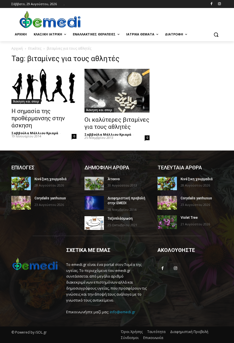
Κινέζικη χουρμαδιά (50, 179)
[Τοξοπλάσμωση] (94, 223)
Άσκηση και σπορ (26, 101)
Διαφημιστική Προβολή (189, 331)
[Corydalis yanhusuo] (21, 203)
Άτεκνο (114, 179)
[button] (216, 34)
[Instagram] (219, 4)
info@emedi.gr (122, 311)
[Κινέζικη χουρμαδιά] (21, 183)
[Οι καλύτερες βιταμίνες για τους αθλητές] (117, 90)
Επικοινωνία (153, 337)
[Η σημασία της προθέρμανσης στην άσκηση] (43, 86)
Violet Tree (189, 218)
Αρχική (17, 48)
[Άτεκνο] (94, 183)
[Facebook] (211, 4)
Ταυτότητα (156, 331)
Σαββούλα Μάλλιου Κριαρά (34, 133)
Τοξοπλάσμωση (120, 218)
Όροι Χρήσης (132, 331)
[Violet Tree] (167, 222)
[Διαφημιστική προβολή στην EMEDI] (94, 203)
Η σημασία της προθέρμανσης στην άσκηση (38, 118)
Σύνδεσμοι (130, 337)
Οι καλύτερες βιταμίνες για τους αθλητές (116, 123)
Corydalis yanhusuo (50, 198)
